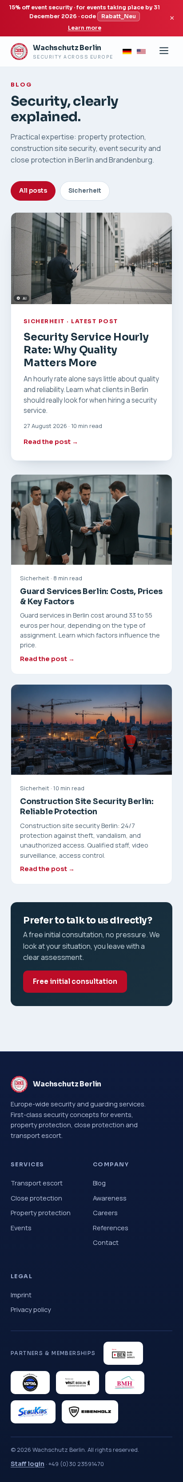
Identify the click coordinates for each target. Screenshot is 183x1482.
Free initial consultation (75, 981)
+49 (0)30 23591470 (76, 1464)
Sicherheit (84, 190)
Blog (99, 1182)
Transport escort (37, 1182)
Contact (106, 1242)
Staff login (27, 1464)
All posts (33, 190)
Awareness (110, 1197)
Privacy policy (31, 1309)
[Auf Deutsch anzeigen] (127, 51)
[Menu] (163, 51)
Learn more (84, 28)
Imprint (21, 1294)
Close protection (36, 1197)
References (110, 1227)
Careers (105, 1212)
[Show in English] (141, 51)
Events (21, 1227)
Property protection (41, 1212)
